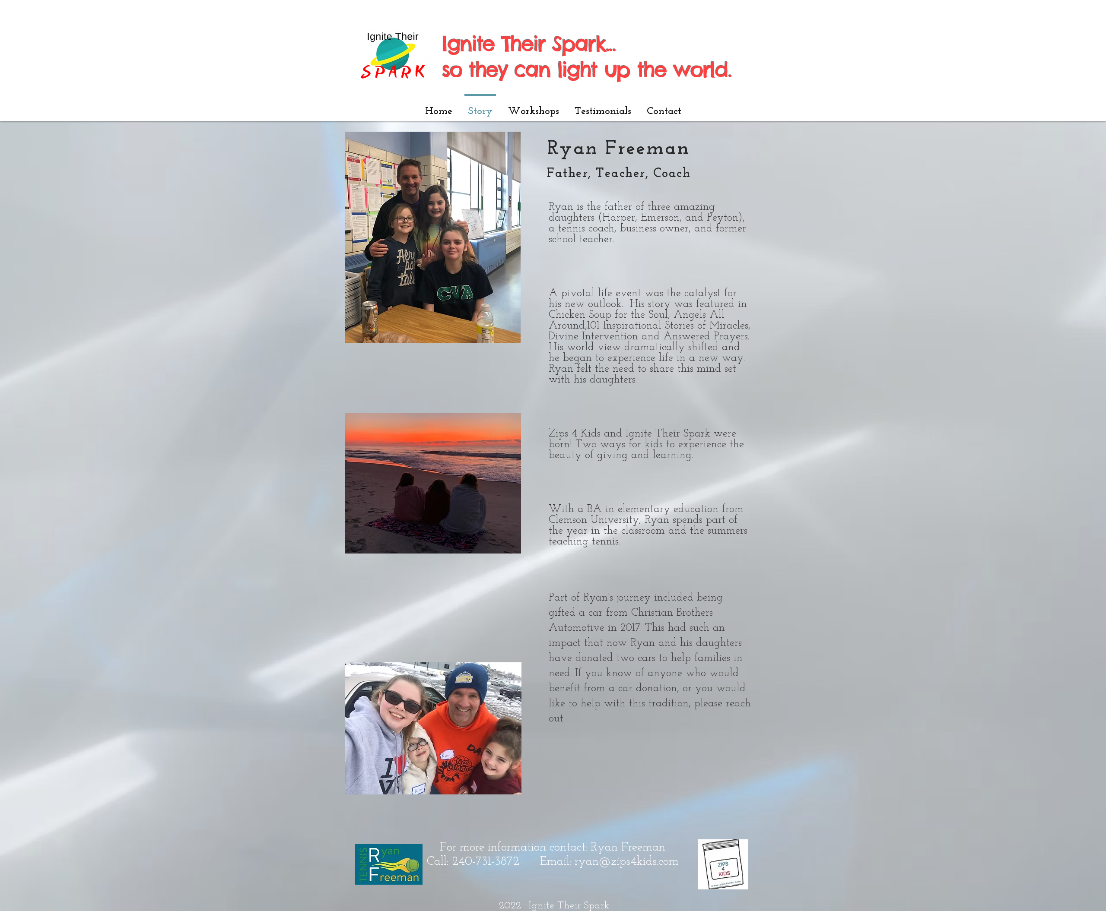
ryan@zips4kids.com (627, 862)
